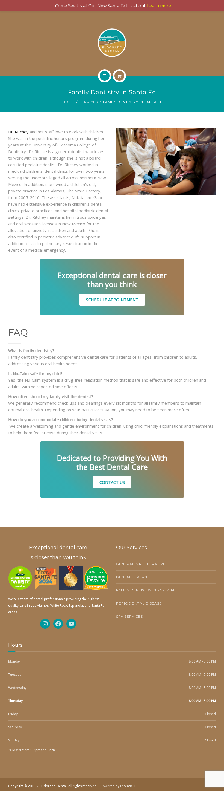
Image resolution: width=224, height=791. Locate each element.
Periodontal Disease (139, 603)
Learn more (159, 6)
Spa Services (129, 616)
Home (68, 102)
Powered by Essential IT (119, 786)
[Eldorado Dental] (112, 42)
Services (88, 102)
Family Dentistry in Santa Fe (146, 590)
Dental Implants (134, 577)
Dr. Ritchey (18, 131)
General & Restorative (141, 564)
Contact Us (112, 482)
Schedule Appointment (112, 299)
